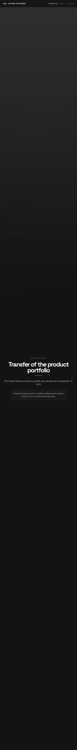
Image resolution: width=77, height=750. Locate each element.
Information (53, 3)
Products (70, 3)
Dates (62, 3)
